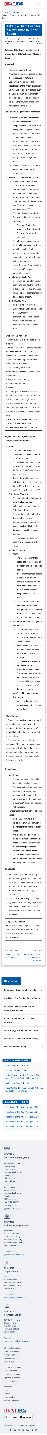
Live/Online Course (11, 1351)
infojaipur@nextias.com (15, 1298)
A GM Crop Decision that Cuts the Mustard (19, 1020)
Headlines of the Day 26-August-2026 (22, 1122)
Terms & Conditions (11, 1401)
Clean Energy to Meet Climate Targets (21, 1030)
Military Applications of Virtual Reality (21, 1038)
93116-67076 (11, 1251)
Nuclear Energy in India (16, 1070)
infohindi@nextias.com (15, 1255)
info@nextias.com (13, 1209)
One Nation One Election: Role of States (22, 998)
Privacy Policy (9, 1397)
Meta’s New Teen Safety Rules (19, 1083)
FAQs (6, 1390)
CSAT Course (9, 1362)
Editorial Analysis (16, 12)
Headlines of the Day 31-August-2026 (22, 1107)
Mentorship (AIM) (11, 1355)
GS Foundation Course (13, 1348)
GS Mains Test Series (12, 1374)
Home (4, 12)
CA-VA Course (9, 1358)
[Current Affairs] (14, 4)
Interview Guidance (11, 1381)
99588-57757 (11, 1338)
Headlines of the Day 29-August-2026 (22, 1112)
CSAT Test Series (10, 1371)
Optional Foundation (12, 1378)
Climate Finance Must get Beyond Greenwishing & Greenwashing (33, 957)
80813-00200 (11, 1206)
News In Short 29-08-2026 (17, 1065)
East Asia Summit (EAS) (15, 1046)
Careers (7, 1394)
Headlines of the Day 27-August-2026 (22, 1117)
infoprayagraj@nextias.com (17, 1341)
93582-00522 (11, 1294)
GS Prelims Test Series (12, 1367)
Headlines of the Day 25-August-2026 (22, 1126)
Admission (8, 1387)
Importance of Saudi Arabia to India (12, 955)
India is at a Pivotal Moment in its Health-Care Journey (19, 1008)
